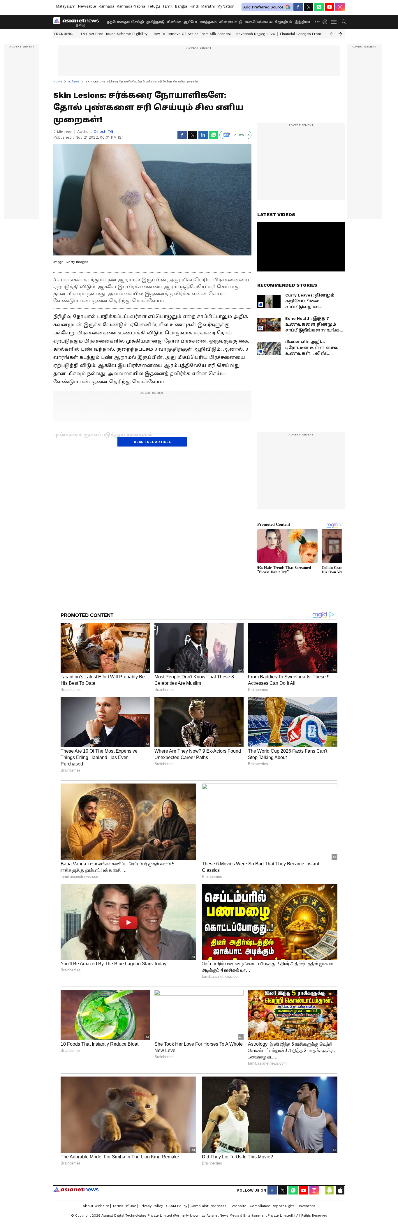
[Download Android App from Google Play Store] (329, 1190)
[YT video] (329, 7)
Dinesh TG (103, 131)
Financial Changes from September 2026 (316, 34)
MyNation (226, 6)
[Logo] (78, 22)
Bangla (181, 6)
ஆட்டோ (190, 22)
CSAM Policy (176, 1206)
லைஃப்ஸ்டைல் (259, 22)
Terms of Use (124, 1206)
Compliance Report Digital (273, 1206)
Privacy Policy (151, 1206)
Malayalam (65, 6)
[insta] (340, 7)
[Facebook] (298, 7)
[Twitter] (308, 7)
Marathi (208, 6)
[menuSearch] (344, 22)
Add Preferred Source (263, 7)
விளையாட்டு (230, 22)
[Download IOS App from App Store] (340, 1190)
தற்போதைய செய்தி (125, 22)
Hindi (194, 6)
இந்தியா (302, 22)
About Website (96, 1206)
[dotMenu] (317, 21)
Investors (307, 1206)
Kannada (106, 6)
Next (340, 34)
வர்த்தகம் (208, 22)
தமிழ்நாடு (155, 22)
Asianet (75, 1189)
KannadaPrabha (131, 6)
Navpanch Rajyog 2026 (255, 34)
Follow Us (241, 135)
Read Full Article (152, 442)
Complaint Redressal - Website (218, 1206)
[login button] (326, 22)
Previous (331, 34)
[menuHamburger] (334, 22)
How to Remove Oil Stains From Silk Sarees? (191, 34)
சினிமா (174, 22)
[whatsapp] (319, 7)
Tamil (167, 6)
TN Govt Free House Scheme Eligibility (113, 34)
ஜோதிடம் (283, 22)
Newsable (87, 6)
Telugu (153, 6)
